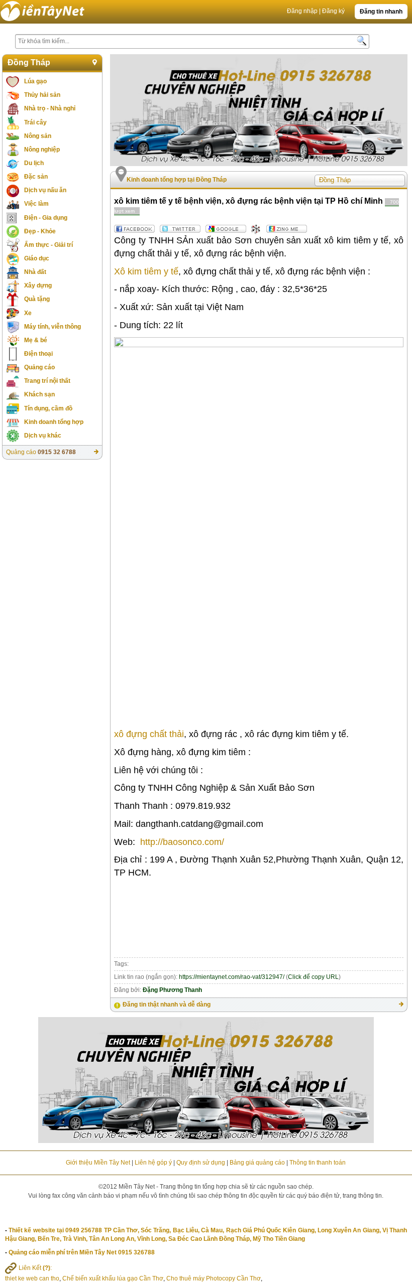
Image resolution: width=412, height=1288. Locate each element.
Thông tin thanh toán (317, 1162)
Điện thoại (38, 353)
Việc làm (36, 203)
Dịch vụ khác (42, 435)
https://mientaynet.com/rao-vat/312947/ (231, 976)
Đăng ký (333, 11)
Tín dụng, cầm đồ (48, 408)
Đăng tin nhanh (381, 11)
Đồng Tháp (29, 62)
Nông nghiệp (42, 149)
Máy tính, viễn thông (52, 326)
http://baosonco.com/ (182, 842)
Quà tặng (37, 299)
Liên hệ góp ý (153, 1162)
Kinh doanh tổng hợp (53, 421)
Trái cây (35, 122)
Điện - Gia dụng (45, 217)
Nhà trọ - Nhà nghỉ (49, 108)
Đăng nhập (302, 11)
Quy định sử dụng (200, 1162)
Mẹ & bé (35, 340)
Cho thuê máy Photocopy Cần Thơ (213, 1278)
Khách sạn (39, 394)
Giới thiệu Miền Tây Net (98, 1162)
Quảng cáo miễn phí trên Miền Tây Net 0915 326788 (82, 1252)
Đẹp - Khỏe (40, 231)
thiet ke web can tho (32, 1278)
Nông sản (37, 135)
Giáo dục (36, 258)
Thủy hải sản (42, 94)
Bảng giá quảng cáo (257, 1162)
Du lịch (34, 163)
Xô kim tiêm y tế (146, 271)
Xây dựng (38, 285)
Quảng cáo (39, 367)
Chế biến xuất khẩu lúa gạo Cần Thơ (112, 1278)
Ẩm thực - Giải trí (48, 244)
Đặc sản (36, 176)
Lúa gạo (35, 81)
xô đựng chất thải (149, 734)
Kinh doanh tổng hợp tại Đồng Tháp (177, 179)
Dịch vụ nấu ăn (45, 190)
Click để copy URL (313, 976)
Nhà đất (35, 271)
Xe (28, 313)
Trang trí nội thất (47, 380)
